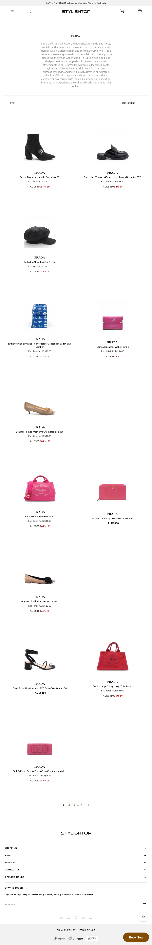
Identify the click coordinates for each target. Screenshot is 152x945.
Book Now (136, 937)
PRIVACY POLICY (66, 930)
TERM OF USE (87, 930)
